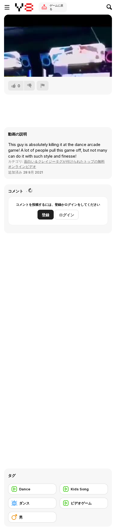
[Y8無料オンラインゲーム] (24, 7)
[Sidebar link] (7, 7)
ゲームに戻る (56, 7)
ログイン (66, 214)
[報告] (43, 86)
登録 (45, 214)
